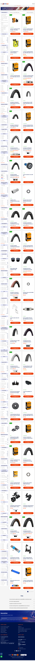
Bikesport (3, 41)
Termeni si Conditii (21, 627)
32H (2, 255)
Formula (3, 160)
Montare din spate (4, 569)
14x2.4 (2, 87)
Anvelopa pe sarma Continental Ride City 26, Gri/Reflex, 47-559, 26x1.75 (15, 367)
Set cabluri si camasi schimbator (4, 481)
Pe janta (3, 520)
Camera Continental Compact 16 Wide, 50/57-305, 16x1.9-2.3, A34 (28, 438)
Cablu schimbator (4, 476)
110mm (2, 59)
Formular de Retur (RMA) (4, 627)
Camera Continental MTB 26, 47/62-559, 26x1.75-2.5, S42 (28, 415)
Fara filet (3, 403)
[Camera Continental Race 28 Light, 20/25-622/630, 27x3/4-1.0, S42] (28, 20)
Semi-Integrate (4, 395)
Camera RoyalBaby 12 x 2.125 (27, 392)
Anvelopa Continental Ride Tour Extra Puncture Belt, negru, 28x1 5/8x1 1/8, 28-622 (28, 76)
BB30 (2, 112)
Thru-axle (3, 385)
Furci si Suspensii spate (4, 26)
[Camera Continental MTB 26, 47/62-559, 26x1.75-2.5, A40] (28, 43)
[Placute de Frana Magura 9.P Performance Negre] (15, 383)
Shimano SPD (3, 460)
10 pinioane (3, 322)
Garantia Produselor (4, 632)
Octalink (3, 510)
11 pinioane (3, 321)
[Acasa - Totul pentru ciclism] (5, 4)
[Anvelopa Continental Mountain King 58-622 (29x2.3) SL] (28, 139)
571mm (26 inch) (4, 288)
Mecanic (3, 127)
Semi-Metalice (4, 148)
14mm (2, 203)
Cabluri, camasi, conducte (3, 29)
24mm (2, 505)
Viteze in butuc (4, 308)
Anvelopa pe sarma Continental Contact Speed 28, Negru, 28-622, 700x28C (27, 341)
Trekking (3, 497)
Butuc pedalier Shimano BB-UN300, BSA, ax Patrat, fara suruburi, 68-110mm (28, 318)
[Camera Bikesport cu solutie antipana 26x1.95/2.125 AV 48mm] (15, 43)
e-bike (2, 455)
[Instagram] (20, 651)
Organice (3, 147)
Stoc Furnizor (3, 50)
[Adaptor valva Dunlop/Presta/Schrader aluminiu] (15, 191)
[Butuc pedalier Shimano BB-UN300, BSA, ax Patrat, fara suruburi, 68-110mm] (28, 309)
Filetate (3, 397)
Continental (12, 27)
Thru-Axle (3, 280)
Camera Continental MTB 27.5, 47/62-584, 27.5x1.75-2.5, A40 (15, 76)
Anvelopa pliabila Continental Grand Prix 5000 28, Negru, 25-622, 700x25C (14, 175)
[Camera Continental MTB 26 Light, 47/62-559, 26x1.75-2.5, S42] (15, 20)
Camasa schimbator (4, 477)
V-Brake (3, 266)
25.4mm (3, 67)
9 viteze (3, 548)
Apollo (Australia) (4, 242)
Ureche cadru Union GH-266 (14, 318)
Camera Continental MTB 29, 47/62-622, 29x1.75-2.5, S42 (28, 246)
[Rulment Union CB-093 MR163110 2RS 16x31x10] (28, 191)
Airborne (3, 239)
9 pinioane (3, 323)
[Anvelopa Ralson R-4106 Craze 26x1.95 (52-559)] (28, 357)
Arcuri (2, 169)
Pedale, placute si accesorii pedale (3, 28)
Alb (2, 179)
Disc (2, 530)
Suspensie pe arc (4, 420)
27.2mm (3, 68)
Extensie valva (4, 387)
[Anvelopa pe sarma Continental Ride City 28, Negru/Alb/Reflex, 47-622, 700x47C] (15, 139)
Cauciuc (3, 413)
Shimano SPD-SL (4, 463)
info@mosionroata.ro (22, 648)
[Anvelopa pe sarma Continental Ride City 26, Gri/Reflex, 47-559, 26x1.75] (15, 357)
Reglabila (3, 136)
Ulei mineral (3, 559)
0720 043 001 (21, 647)
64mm (2, 248)
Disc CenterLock (4, 519)
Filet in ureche (4, 582)
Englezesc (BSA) (4, 404)
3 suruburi (3, 573)
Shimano (3, 462)
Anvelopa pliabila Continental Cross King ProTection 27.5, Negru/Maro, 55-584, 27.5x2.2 (14, 532)
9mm (2, 192)
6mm (2, 188)
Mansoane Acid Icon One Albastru (15, 581)
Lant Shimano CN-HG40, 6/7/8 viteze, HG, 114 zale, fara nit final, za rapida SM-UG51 (15, 558)
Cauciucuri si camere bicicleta (4, 19)
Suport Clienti (3, 624)
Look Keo (3, 461)
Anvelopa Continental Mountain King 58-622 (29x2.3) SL (27, 148)
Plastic (2, 414)
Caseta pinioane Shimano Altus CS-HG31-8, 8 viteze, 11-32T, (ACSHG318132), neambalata (15, 415)
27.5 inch (3, 368)
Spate (2, 143)
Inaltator (3, 138)
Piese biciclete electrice (4, 32)
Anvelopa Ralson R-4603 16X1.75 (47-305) (15, 341)
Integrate (3, 394)
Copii (2, 296)
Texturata (3, 335)
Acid (2, 37)
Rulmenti (3, 398)
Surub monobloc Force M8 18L (28, 175)
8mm (2, 212)
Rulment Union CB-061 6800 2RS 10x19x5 (28, 293)
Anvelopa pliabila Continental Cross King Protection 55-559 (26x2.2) (15, 223)
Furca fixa (3, 421)
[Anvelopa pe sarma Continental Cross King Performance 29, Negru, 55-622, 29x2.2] (28, 260)
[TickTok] (18, 651)
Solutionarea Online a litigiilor (22, 631)
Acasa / (15, 5)
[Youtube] (16, 651)
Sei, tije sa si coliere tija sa (4, 21)
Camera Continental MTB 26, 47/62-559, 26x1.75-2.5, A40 (28, 52)
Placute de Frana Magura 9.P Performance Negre (15, 392)
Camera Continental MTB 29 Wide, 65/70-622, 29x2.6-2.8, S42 (15, 483)
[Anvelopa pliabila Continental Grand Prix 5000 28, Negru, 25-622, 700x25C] (15, 166)
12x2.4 (2, 85)
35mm (2, 272)
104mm (3, 247)
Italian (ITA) (3, 405)
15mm (2, 204)
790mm (3, 427)
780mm (3, 428)
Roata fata (3, 486)
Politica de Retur (3, 631)
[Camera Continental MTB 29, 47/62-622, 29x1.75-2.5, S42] (28, 237)
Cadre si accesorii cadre (4, 25)
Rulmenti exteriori (4, 111)
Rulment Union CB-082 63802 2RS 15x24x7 (27, 483)
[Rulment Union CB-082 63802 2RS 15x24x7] (28, 474)
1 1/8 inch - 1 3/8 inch (4, 441)
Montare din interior (4, 564)
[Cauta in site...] (32, 3)
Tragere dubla (4, 130)
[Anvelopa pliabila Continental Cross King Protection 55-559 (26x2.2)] (15, 214)
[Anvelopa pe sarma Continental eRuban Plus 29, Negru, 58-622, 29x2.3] (28, 522)
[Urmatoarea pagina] (33, 591)
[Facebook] (15, 651)
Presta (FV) (3, 523)
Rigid (2, 376)
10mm (2, 200)
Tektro (2, 161)
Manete (2, 24)
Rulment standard (4, 552)
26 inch (3, 370)
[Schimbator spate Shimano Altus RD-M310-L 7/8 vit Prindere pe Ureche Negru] (15, 497)
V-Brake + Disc (4, 533)
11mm (2, 201)
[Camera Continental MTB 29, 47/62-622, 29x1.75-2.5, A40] (28, 572)
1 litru (2, 230)
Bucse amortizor (4, 384)
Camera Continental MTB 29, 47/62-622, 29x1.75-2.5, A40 (28, 581)
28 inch (3, 367)
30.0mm (3, 70)
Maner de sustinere (4, 165)
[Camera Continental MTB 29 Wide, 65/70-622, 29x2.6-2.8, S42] (15, 474)
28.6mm (3, 78)
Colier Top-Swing (4, 122)
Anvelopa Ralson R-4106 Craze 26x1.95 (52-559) (27, 367)
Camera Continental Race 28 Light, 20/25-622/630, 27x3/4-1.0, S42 (28, 29)
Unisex (2, 295)
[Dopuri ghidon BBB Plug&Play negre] (15, 260)
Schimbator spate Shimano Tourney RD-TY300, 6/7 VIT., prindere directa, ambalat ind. (28, 506)
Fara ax (3, 509)
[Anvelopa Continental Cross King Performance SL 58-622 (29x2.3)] (28, 214)
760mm (3, 429)
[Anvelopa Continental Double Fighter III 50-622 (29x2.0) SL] (15, 93)
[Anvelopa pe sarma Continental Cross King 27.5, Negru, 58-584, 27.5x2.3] (28, 451)
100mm (3, 57)
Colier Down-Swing (4, 119)
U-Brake (3, 267)
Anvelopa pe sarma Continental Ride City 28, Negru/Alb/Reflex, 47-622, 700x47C (15, 148)
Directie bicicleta (3, 15)
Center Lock (3, 468)
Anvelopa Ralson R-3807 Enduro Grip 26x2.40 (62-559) (27, 103)
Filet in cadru (3, 583)
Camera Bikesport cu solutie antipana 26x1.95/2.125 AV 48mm (14, 52)
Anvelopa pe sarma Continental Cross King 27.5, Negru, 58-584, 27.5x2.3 (27, 460)
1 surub (3, 575)
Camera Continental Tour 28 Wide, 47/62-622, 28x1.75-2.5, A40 (15, 460)
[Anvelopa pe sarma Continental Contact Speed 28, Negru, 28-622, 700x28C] (28, 332)
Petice (2, 514)
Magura (11, 389)
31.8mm (3, 77)
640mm (3, 431)
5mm (2, 187)
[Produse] (1, 4)
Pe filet (2, 454)
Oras (2, 495)
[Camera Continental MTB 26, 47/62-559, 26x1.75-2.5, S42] (28, 405)
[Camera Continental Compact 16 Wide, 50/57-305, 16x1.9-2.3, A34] (28, 428)
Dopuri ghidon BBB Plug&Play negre (13, 269)
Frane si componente (4, 17)
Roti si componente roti (4, 16)
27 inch (3, 369)
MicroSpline (3, 452)
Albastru (3, 178)
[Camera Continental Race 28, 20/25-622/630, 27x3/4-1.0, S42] (28, 116)
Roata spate (3, 487)
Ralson (24, 100)
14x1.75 (2, 86)
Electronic (3, 126)
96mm (3, 246)
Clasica (3, 137)
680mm (3, 430)
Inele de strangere (4, 332)
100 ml (2, 229)
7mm (2, 213)
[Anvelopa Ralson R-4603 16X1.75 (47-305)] (15, 332)
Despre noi (19, 626)
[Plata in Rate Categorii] (17, 8)
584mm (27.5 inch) (4, 287)
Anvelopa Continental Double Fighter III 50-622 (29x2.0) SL (14, 103)
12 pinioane (3, 320)
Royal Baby (24, 389)
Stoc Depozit (3, 46)
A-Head (3, 135)
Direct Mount (3, 121)
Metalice (3, 149)
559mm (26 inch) (4, 289)
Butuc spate (3, 300)
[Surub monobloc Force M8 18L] (28, 166)
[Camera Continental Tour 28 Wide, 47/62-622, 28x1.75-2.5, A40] (15, 451)
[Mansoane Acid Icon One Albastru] (15, 572)
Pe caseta (3, 453)
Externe (3, 396)
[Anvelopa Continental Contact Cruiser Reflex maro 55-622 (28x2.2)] (15, 284)
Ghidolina (3, 353)
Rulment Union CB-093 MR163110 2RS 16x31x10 (27, 201)
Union (24, 198)
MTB (2, 313)
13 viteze (3, 543)
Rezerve (3, 451)
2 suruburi (3, 574)
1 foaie (2, 360)
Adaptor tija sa (4, 386)
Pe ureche (3, 118)
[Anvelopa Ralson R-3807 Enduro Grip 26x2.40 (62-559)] (28, 93)
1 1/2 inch (3, 440)
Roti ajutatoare (4, 488)
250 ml (3, 228)
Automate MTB (4, 343)
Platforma (3, 342)
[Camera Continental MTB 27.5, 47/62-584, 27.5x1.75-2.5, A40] (15, 67)
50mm (2, 221)
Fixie (2, 312)
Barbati (3, 292)
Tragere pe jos (4, 131)
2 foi (2, 359)
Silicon (2, 415)
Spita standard (4, 252)
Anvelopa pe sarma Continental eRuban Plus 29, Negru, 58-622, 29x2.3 (27, 532)
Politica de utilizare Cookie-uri (22, 630)
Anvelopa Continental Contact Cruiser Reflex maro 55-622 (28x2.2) (14, 293)
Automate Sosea (4, 344)
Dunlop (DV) (3, 526)
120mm (3, 60)
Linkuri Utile (20, 624)
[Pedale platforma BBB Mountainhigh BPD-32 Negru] (15, 428)
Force (11, 198)
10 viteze (3, 547)
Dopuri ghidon (4, 354)
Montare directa (4, 578)
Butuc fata (3, 299)
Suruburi (3, 108)
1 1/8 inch (3, 439)
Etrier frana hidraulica (5, 264)
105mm (3, 58)
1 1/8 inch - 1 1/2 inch (4, 443)
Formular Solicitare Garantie (5, 626)
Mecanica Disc (4, 263)
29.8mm (3, 69)
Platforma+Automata (4, 345)
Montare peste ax (4, 570)
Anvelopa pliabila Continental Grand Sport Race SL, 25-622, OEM (15, 246)
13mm (2, 202)
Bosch (2, 42)
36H (2, 256)
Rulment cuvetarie (4, 553)
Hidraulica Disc (4, 262)
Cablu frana (3, 475)
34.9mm (3, 76)
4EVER (2, 237)
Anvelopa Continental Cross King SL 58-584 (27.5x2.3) (14, 126)
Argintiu (3, 176)
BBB (2, 40)
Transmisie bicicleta (4, 14)
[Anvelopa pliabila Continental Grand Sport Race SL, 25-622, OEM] (15, 237)
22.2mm (3, 275)
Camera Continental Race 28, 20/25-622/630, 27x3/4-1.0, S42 (28, 126)
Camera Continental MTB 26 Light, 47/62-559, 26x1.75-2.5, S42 (15, 29)
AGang (3, 238)
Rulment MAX (3, 556)
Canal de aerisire (4, 168)
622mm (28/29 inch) (4, 285)
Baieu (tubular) (4, 377)
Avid (2, 159)
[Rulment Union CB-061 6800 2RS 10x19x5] (28, 284)
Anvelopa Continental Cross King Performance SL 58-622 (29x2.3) (28, 223)
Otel (2, 412)
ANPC (19, 632)
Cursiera (3, 496)
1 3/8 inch (3, 438)
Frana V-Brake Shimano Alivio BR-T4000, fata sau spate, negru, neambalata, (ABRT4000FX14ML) (28, 558)
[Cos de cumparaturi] (33, 3)
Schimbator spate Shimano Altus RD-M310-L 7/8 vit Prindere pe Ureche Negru (15, 506)
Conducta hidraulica (4, 479)
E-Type (3, 120)
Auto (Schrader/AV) (4, 524)
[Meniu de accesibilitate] (1, 654)
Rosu (3, 177)
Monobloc (3, 110)
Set (2, 144)
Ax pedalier (3, 109)
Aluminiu (3, 411)
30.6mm (3, 71)
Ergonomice (3, 334)
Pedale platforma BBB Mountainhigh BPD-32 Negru (14, 438)
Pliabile (3, 347)
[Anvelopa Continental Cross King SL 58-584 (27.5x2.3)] (15, 116)
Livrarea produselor (4, 630)
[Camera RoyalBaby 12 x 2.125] (28, 383)
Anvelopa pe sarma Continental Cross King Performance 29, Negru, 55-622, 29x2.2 (28, 269)
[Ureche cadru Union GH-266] (15, 309)
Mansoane (3, 352)
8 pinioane (3, 324)
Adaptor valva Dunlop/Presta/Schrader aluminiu (15, 201)
